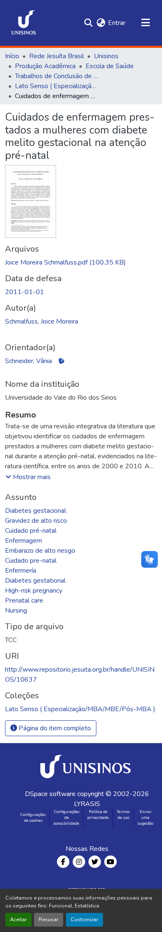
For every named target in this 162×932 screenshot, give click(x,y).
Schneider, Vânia (28, 361)
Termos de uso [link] (123, 814)
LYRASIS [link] (87, 803)
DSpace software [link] (50, 794)
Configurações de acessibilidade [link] (66, 817)
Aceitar (18, 919)
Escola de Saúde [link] (110, 66)
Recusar (49, 919)
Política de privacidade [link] (98, 814)
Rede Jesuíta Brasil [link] (56, 56)
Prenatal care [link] (24, 600)
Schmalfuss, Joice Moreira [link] (41, 321)
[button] (23, 23)
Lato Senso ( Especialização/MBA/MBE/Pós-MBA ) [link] (56, 86)
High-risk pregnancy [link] (33, 590)
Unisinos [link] (106, 56)
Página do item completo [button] (54, 728)
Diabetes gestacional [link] (35, 510)
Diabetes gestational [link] (35, 580)
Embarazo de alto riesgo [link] (40, 550)
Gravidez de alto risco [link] (36, 520)
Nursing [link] (16, 610)
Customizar (84, 919)
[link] (81, 262)
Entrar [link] (116, 22)
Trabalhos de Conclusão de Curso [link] (56, 76)
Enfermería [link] (20, 570)
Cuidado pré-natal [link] (30, 530)
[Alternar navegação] (145, 23)
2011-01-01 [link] (24, 292)
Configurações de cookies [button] (33, 817)
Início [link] (12, 56)
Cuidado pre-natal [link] (30, 560)
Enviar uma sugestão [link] (145, 817)
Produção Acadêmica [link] (45, 66)
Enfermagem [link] (23, 540)
